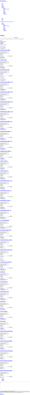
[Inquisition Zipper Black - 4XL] (3, 89)
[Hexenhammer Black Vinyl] (5, 227)
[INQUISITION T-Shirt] (2, 67)
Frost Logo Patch (3, 311)
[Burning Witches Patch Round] (1, 348)
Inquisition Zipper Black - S (5, 151)
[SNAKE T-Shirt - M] (2, 168)
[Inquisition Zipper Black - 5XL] (3, 79)
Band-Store (3, 7)
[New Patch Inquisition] (3, 217)
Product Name (2, 42)
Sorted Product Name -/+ (3, 41)
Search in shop (16, 37)
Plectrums (4, 13)
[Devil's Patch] (3, 318)
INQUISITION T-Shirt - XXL (6, 180)
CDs (4, 10)
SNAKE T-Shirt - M (4, 170)
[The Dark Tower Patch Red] (1, 259)
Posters (4, 12)
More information (2, 394)
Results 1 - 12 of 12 (2, 44)
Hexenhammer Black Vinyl (5, 230)
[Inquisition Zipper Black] (3, 47)
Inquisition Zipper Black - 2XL (6, 111)
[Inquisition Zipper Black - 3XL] (3, 99)
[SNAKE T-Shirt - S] (2, 158)
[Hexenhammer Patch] (4, 289)
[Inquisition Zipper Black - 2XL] (3, 109)
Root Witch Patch (3, 281)
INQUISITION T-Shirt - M (5, 210)
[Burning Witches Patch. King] (1, 247)
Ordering (1, 43)
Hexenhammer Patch (4, 291)
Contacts (3, 378)
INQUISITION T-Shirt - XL (6, 190)
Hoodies (4, 28)
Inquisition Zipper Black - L (6, 131)
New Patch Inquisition (4, 220)
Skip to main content (2, 0)
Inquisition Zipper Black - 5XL (6, 82)
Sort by (3, 42)
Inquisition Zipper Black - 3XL (6, 101)
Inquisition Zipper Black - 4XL (6, 91)
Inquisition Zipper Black (5, 50)
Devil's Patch (3, 321)
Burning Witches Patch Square (6, 331)
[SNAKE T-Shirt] (2, 57)
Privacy (3, 380)
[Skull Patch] (3, 269)
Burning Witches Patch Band (6, 370)
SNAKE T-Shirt (3, 59)
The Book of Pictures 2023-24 (6, 239)
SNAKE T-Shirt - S (4, 160)
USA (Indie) (4, 30)
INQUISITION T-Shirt (4, 69)
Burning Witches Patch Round (6, 350)
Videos (3, 23)
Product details (2, 56)
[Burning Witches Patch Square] (2, 328)
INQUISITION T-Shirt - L (5, 200)
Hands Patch (2, 301)
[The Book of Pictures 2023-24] (2, 237)
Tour (2, 19)
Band (2, 5)
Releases (3, 6)
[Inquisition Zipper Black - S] (3, 148)
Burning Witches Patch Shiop (6, 340)
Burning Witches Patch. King (6, 249)
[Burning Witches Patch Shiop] (1, 338)
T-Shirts (4, 11)
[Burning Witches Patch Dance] (1, 358)
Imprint (3, 379)
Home (2, 3)
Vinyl (4, 9)
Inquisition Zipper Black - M (6, 141)
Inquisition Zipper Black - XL (6, 121)
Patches (4, 8)
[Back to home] (3, 1)
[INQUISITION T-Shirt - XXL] (2, 178)
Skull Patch (2, 271)
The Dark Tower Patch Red (5, 262)
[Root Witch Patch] (4, 279)
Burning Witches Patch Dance (6, 360)
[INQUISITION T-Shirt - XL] (2, 188)
